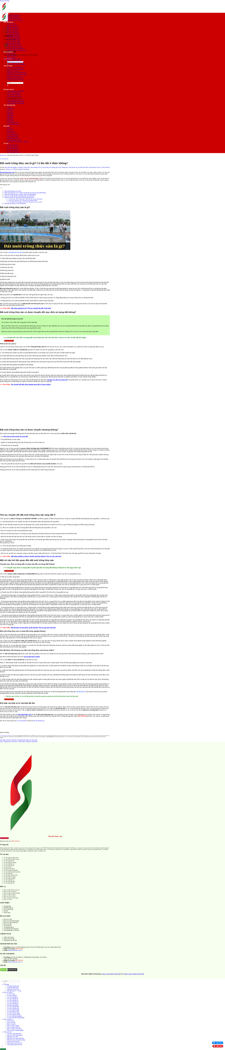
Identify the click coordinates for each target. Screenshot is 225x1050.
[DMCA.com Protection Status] (9, 971)
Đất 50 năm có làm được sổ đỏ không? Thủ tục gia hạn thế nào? (33, 627)
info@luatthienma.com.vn (15, 950)
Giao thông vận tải (13, 135)
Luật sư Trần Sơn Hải (13, 94)
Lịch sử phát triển (8, 909)
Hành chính (10, 131)
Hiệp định (10, 114)
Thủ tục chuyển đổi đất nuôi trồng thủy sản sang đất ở (20, 196)
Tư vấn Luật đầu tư (13, 27)
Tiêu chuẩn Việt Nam (13, 124)
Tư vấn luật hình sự (13, 148)
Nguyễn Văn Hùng (23, 169)
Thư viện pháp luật (9, 105)
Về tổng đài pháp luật (13, 15)
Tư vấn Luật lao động (13, 41)
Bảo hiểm (10, 129)
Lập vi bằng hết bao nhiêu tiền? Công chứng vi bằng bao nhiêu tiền (18, 741)
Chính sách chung (9, 937)
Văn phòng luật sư (9, 927)
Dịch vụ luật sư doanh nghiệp (16, 64)
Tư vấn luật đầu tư (9, 880)
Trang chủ (3, 155)
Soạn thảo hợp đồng (13, 36)
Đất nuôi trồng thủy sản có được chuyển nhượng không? (20, 194)
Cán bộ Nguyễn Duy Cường (15, 101)
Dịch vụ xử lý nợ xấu (9, 896)
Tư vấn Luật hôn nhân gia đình (16, 50)
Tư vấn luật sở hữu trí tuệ (11, 875)
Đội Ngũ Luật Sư (9, 89)
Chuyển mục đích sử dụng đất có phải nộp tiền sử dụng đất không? (26, 199)
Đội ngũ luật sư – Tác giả (15, 20)
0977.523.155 (82, 716)
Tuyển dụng (7, 912)
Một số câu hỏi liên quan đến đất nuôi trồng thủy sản (19, 197)
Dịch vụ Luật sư (8, 22)
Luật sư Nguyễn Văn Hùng (15, 91)
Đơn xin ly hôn (8, 919)
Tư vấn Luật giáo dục (13, 39)
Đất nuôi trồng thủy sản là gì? (13, 191)
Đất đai (9, 128)
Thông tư (10, 110)
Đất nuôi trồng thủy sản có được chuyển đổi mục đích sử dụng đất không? (25, 192)
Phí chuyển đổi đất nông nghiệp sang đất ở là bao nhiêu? (31, 384)
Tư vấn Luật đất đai (13, 29)
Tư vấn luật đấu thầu (9, 881)
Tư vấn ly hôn (11, 24)
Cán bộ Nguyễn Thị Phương (15, 103)
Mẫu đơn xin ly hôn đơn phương (17, 74)
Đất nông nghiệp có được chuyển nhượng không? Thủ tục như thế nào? (36, 556)
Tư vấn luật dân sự (12, 147)
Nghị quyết (10, 117)
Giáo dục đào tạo (12, 136)
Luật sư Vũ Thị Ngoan (14, 93)
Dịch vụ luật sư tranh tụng (15, 62)
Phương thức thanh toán (10, 940)
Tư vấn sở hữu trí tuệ (13, 43)
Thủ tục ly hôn (8, 66)
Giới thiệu (6, 13)
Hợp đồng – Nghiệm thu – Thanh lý (18, 142)
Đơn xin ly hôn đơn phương (11, 921)
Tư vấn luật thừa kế (9, 883)
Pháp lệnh (10, 119)
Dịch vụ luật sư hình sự (14, 60)
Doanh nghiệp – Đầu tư (14, 140)
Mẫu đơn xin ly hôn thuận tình (16, 73)
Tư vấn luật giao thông (10, 862)
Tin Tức (6, 143)
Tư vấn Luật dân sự (13, 31)
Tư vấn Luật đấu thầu (13, 38)
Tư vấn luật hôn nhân (13, 152)
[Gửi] (7, 85)
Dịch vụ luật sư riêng (13, 59)
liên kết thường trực (38, 720)
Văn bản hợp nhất (12, 122)
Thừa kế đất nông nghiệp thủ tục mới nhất (79, 167)
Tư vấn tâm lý (7, 925)
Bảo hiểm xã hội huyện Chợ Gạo (57, 167)
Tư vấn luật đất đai (13, 145)
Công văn (10, 112)
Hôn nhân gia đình (13, 138)
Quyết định (10, 121)
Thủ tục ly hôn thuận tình (15, 67)
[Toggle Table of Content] (1, 188)
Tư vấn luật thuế (8, 873)
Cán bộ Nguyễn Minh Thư (15, 100)
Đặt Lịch (219, 1046)
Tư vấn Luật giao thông (14, 47)
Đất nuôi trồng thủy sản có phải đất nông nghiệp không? (23, 200)
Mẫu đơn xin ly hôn (13, 71)
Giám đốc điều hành (13, 17)
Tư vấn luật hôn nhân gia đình (12, 872)
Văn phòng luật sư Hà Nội (11, 928)
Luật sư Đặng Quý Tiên (14, 96)
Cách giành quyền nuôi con (15, 80)
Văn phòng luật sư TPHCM (11, 930)
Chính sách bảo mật (9, 939)
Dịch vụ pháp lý (8, 52)
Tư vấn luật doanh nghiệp (11, 870)
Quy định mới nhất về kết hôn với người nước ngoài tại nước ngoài (18, 740)
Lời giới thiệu (7, 906)
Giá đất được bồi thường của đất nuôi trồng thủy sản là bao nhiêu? (25, 202)
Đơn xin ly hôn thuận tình (11, 922)
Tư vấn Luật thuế (12, 25)
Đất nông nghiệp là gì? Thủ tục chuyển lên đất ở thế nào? (31, 308)
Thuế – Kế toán (12, 133)
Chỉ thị (9, 107)
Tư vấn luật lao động (9, 878)
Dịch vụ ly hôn (11, 55)
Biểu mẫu (6, 126)
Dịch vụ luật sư (11, 57)
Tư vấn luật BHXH (13, 150)
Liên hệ (6, 911)
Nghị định (10, 115)
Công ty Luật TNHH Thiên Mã (111, 974)
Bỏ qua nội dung (4, 0)
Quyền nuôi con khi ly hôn (15, 78)
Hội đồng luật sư (8, 907)
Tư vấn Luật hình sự (13, 34)
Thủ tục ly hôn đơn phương (15, 69)
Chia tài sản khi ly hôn (14, 76)
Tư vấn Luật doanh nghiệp (15, 48)
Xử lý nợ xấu (11, 53)
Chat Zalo (219, 1042)
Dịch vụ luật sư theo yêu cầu (11, 890)
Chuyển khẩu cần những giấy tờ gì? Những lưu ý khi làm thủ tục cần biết (27, 167)
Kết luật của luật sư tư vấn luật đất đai (15, 203)
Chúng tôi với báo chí (13, 19)
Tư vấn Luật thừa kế (13, 32)
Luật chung (10, 108)
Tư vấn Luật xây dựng (14, 45)
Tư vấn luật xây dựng (10, 876)
